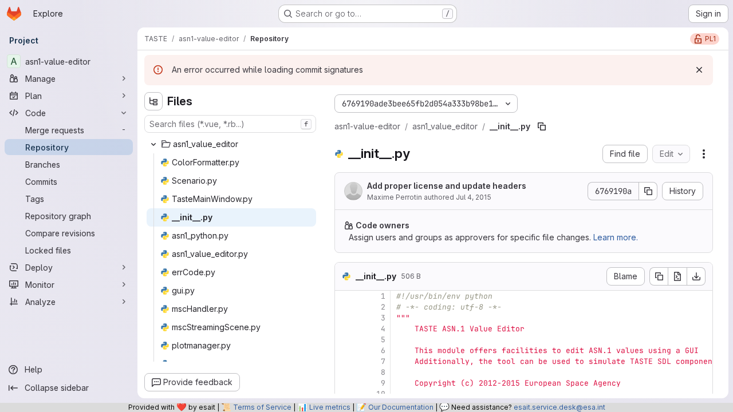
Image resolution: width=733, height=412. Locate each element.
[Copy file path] (542, 126)
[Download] (696, 276)
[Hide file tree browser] (153, 101)
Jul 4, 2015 (473, 197)
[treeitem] (231, 144)
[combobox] (230, 124)
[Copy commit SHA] (648, 191)
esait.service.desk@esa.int (559, 407)
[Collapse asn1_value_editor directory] (153, 144)
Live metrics (329, 407)
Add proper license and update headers (446, 186)
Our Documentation (401, 407)
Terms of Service (262, 407)
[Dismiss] (699, 70)
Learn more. (615, 237)
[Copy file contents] (658, 276)
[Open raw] (677, 276)
